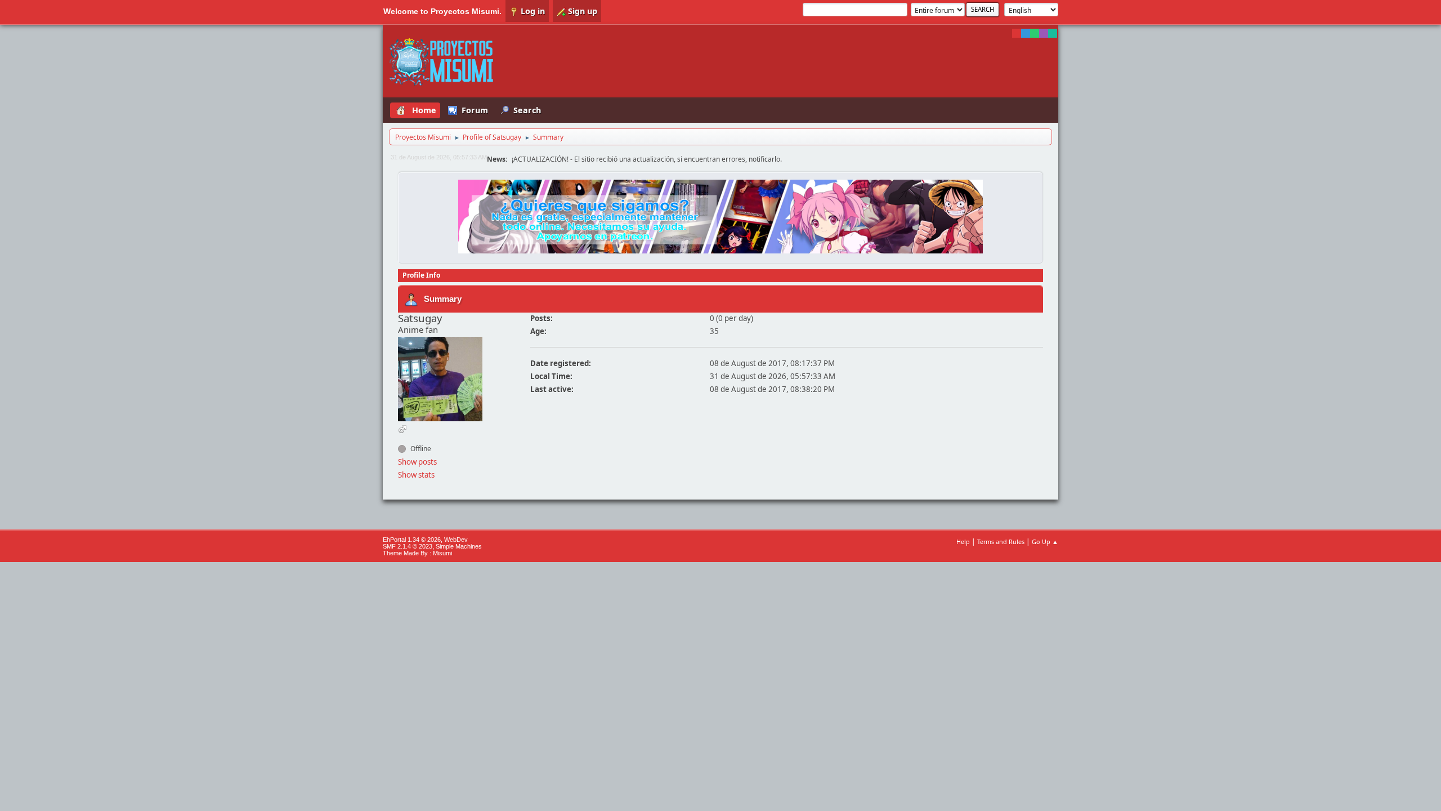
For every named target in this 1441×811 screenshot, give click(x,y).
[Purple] (1043, 33)
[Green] (1034, 33)
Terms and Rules (1000, 541)
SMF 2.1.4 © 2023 (407, 546)
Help (963, 541)
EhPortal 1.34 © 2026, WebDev (425, 539)
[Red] (1016, 33)
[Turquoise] (1052, 33)
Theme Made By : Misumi (417, 553)
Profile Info (421, 275)
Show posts (417, 462)
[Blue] (1025, 33)
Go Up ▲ (1045, 541)
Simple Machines (459, 546)
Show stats (416, 475)
